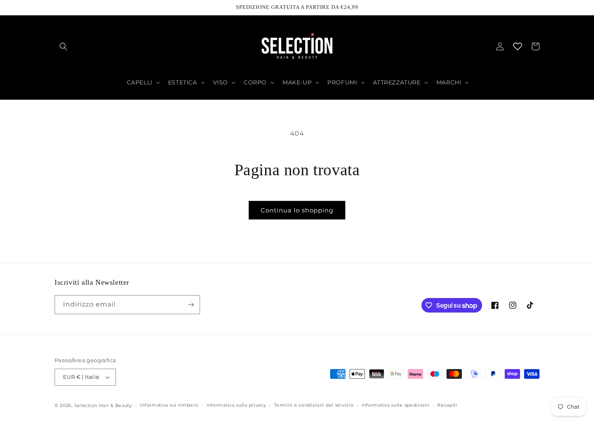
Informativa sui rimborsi (169, 405)
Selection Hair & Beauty (103, 405)
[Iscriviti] (191, 304)
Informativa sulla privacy (236, 405)
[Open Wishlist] (518, 46)
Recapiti (447, 405)
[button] (63, 46)
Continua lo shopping (297, 210)
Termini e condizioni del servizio (314, 405)
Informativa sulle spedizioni (396, 405)
